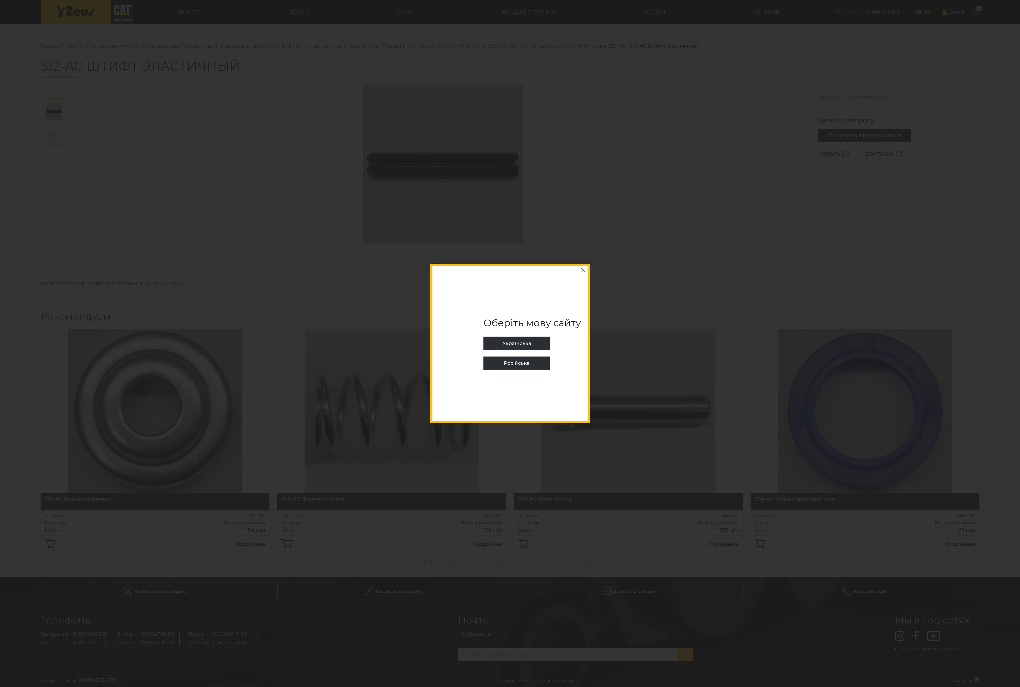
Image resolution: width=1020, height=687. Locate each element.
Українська (517, 343)
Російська (516, 363)
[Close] (583, 270)
